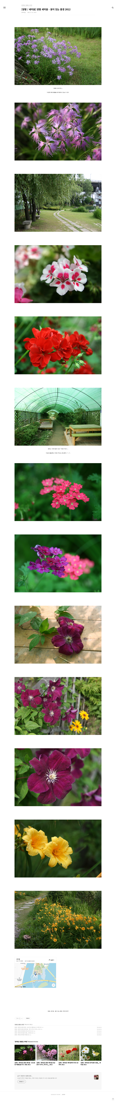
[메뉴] (4, 7)
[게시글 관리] (22, 1018)
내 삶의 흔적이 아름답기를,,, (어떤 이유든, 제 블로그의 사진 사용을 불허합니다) (37, 1078)
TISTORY (58, 1094)
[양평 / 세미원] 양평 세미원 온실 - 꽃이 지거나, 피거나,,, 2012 (28, 1029)
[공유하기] (20, 1018)
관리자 (63, 1094)
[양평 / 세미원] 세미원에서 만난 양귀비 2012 (24, 1031)
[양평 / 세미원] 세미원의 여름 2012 (22, 1034)
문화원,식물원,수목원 (19, 1024)
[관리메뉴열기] (113, 1099)
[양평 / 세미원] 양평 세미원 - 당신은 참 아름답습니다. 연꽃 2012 (28, 1027)
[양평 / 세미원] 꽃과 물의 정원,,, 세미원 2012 (24, 1033)
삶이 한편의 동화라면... (25, 1076)
